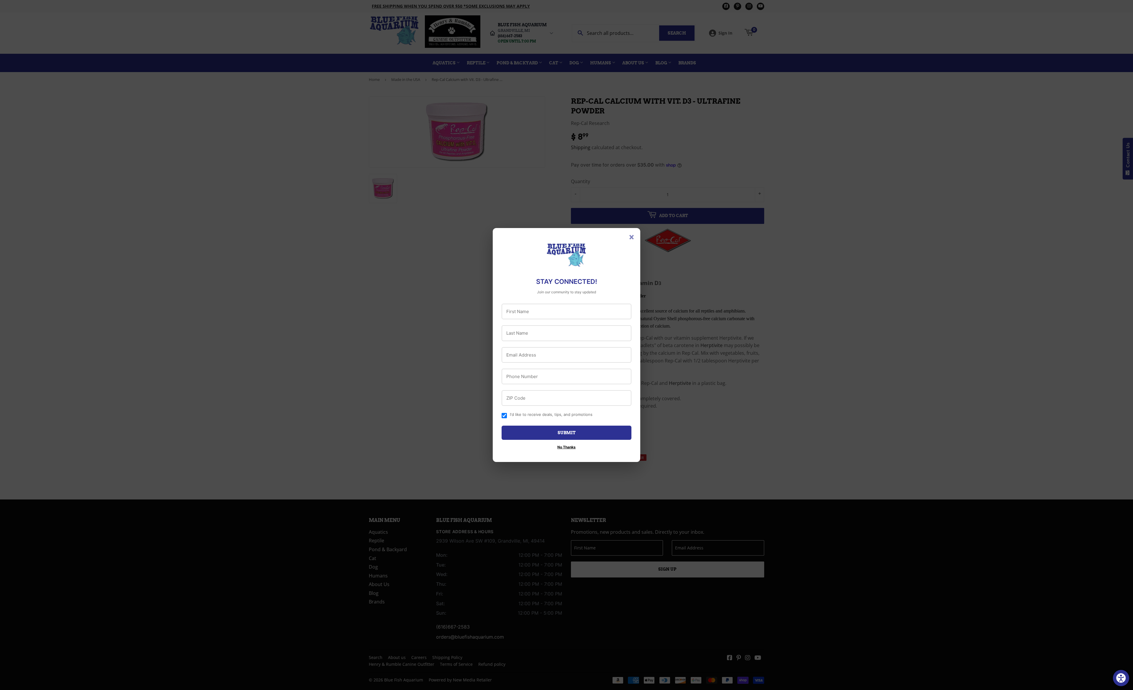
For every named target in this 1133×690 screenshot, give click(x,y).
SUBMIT (567, 432)
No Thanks (566, 447)
